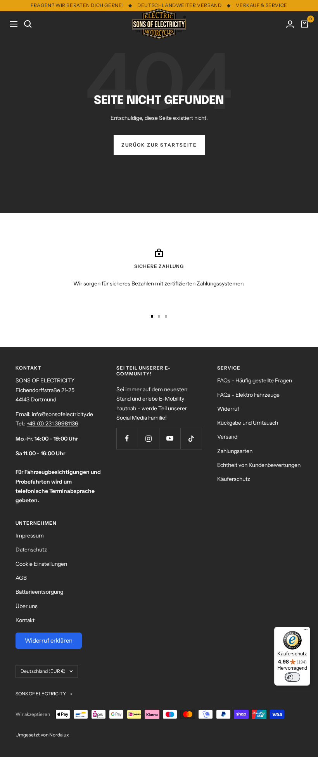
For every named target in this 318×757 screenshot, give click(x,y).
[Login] (290, 24)
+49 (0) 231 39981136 (52, 423)
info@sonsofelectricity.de (62, 414)
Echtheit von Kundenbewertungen (259, 464)
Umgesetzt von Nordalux (42, 735)
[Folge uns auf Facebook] (127, 438)
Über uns (27, 606)
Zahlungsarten (234, 451)
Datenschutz (31, 549)
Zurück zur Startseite (159, 145)
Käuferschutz (233, 478)
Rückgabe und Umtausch (247, 422)
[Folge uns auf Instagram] (148, 438)
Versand (227, 436)
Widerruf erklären (49, 640)
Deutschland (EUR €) (43, 671)
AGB (21, 577)
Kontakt (25, 620)
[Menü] (305, 631)
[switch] (292, 677)
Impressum (30, 535)
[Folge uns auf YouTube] (169, 438)
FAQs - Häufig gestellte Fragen (254, 380)
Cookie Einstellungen (41, 563)
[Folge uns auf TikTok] (191, 438)
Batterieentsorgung (39, 591)
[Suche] (28, 24)
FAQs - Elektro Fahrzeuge (248, 394)
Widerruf (228, 408)
